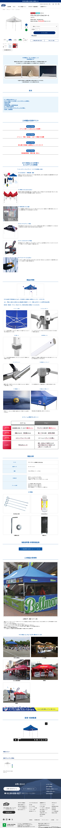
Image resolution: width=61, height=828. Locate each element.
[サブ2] (5, 44)
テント (13, 9)
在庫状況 (35, 35)
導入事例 (9, 6)
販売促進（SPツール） (32, 811)
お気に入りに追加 (51, 40)
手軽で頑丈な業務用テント (22, 806)
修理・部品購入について (44, 809)
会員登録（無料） (9, 812)
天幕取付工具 (16, 535)
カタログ (53, 804)
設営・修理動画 (49, 786)
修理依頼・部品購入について (52, 789)
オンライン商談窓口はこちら (28, 788)
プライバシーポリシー (45, 819)
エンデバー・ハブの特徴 (33, 807)
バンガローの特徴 (32, 809)
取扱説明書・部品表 (55, 806)
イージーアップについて (33, 802)
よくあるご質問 (49, 784)
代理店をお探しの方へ (50, 791)
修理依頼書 (54, 809)
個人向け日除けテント (21, 809)
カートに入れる (44, 32)
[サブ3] (10, 44)
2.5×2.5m (18, 9)
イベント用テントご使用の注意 (45, 807)
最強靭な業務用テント (21, 804)
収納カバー (44, 535)
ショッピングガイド (43, 804)
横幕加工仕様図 (54, 812)
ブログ (57, 819)
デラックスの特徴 (32, 806)
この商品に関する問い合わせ (37, 40)
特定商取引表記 (37, 819)
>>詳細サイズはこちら (38, 462)
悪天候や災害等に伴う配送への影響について (30, 1)
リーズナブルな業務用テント (22, 807)
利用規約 (30, 819)
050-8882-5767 (22, 824)
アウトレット (8, 9)
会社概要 (52, 819)
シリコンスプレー (44, 513)
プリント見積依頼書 (55, 811)
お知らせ (41, 816)
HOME (4, 9)
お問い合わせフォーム (12, 789)
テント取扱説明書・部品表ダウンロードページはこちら (30, 548)
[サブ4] (15, 44)
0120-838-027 (14, 793)
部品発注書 (54, 807)
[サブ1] (25, 39)
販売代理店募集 (49, 793)
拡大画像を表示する (7, 49)
